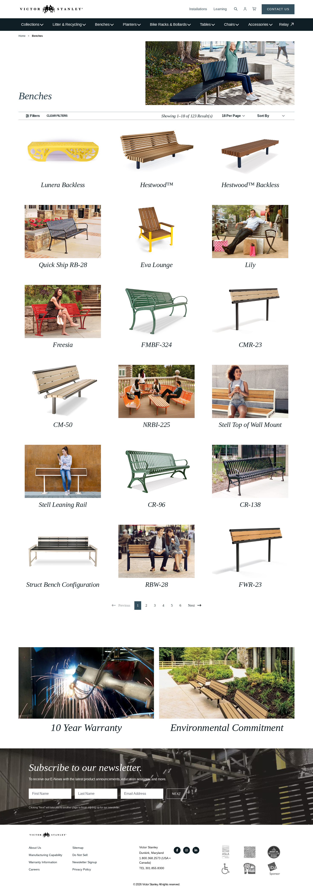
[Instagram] (186, 850)
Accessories (258, 24)
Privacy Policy (81, 869)
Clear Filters (57, 115)
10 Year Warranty (86, 727)
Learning (220, 9)
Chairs (229, 24)
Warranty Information (43, 862)
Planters (129, 24)
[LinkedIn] (195, 850)
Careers (34, 869)
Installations (198, 9)
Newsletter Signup (84, 862)
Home (22, 35)
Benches (102, 24)
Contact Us (278, 9)
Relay (284, 24)
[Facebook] (177, 850)
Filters (35, 116)
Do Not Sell (80, 855)
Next (176, 793)
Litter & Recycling (67, 24)
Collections (30, 24)
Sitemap (77, 847)
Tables (205, 24)
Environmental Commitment (226, 727)
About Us (35, 847)
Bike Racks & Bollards (168, 24)
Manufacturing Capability (45, 855)
